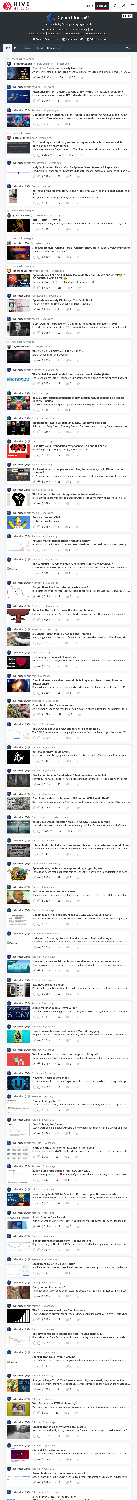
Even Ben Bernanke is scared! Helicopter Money (62, 610)
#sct (34, 675)
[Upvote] (35, 77)
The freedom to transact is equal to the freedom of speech (68, 494)
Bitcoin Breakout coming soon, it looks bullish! (61, 1240)
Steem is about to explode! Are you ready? (58, 1473)
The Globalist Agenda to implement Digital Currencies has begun (72, 563)
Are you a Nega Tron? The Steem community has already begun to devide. (78, 1380)
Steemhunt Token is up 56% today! (53, 1263)
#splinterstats (39, 162)
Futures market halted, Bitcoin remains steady (61, 540)
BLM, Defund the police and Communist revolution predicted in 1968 (75, 323)
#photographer (40, 1282)
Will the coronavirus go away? (51, 751)
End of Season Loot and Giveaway (50, 354)
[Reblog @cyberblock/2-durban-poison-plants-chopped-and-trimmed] (77, 643)
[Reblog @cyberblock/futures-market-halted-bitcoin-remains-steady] (77, 550)
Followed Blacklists (73, 33)
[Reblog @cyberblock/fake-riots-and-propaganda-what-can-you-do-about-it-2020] (78, 455)
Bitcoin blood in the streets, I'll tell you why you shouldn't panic (71, 914)
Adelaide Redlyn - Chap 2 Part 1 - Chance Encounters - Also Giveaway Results (81, 247)
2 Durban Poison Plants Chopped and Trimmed (61, 633)
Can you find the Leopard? (49, 1287)
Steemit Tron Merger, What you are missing (59, 1426)
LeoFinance (41, 215)
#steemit (36, 956)
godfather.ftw (20, 215)
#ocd (34, 393)
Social (40, 48)
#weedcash (38, 629)
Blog (7, 48)
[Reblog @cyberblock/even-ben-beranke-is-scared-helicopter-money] (78, 619)
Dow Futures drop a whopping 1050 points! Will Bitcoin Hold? (71, 798)
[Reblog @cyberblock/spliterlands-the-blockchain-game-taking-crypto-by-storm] (78, 877)
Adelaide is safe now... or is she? (49, 251)
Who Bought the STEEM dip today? (54, 1403)
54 (73, 77)
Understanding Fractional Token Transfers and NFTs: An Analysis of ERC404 (80, 114)
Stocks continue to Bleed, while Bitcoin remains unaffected (69, 775)
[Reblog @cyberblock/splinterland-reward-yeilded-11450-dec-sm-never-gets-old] (78, 431)
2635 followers (47, 29)
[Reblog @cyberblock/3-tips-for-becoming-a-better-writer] (78, 1017)
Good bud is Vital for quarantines (53, 705)
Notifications (54, 48)
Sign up (102, 6)
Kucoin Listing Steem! (46, 1101)
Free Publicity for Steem (47, 1124)
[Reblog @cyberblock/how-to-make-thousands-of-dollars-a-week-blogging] (78, 1040)
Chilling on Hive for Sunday (46, 520)
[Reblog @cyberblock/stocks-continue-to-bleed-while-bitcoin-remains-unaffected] (78, 784)
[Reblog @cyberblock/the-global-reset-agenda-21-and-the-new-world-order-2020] (78, 383)
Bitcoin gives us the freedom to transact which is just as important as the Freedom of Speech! (82, 497)
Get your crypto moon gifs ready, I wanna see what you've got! (65, 197)
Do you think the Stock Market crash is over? (60, 587)
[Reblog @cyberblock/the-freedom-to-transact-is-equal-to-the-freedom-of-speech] (78, 503)
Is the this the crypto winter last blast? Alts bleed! (63, 1147)
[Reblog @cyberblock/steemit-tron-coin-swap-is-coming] (78, 1366)
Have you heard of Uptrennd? (50, 1077)
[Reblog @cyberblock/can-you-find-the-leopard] (78, 1296)
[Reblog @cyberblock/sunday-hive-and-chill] (77, 526)
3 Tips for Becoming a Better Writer (54, 1007)
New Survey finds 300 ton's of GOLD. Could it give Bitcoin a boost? (74, 1194)
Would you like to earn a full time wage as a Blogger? (65, 1054)
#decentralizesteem (42, 817)
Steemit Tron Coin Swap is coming (53, 1356)
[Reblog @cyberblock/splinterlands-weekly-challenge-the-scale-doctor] (78, 309)
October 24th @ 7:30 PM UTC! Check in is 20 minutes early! (63, 282)
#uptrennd (37, 1073)
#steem (36, 1096)
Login (89, 6)
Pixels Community (45, 63)
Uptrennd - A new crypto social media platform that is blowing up (72, 938)
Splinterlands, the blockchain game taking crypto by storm (68, 868)
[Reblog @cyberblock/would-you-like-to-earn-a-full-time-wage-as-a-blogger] (78, 1063)
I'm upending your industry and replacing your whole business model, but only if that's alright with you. (78, 144)
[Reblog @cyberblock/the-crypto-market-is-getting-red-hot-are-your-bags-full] (78, 1343)
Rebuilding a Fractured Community (54, 657)
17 (73, 154)
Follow (127, 15)
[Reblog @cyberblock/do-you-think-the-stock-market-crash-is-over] (78, 596)
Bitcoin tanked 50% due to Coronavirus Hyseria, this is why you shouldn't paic (81, 844)
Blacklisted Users (37, 33)
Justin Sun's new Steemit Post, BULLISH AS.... (61, 1170)
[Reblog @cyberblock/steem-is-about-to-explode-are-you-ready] (78, 1482)
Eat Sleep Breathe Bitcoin (48, 984)
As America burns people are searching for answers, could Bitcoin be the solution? (77, 471)
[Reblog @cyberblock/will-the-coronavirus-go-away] (78, 761)
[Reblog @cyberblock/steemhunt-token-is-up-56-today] (77, 1273)
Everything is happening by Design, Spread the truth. (60, 449)
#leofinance (38, 369)
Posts (17, 48)
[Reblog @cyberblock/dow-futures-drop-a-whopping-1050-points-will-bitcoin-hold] (78, 807)
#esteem (36, 747)
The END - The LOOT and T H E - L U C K (57, 351)
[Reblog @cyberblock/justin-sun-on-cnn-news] (78, 1226)
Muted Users (54, 33)
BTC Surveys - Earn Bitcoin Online (54, 1496)
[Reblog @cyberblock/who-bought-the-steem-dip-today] (76, 1412)
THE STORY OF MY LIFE (47, 219)
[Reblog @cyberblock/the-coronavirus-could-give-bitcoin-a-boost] (78, 1319)
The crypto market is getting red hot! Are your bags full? (67, 1333)
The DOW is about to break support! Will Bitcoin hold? (66, 728)
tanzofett (18, 243)
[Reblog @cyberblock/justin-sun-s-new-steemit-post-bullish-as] (76, 1180)
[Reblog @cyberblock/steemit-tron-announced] (78, 1459)
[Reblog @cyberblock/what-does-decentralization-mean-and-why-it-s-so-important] (79, 831)
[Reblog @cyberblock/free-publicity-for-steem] (77, 1133)
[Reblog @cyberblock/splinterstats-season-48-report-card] (78, 176)
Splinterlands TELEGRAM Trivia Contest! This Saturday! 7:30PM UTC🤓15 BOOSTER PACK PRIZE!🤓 (78, 277)
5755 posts (64, 29)
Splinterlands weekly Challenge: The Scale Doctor (63, 300)
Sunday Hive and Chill (46, 517)
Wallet (129, 48)
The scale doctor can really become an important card (61, 303)
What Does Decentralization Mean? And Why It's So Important (71, 821)
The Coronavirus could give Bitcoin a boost (59, 1310)
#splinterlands (42, 270)
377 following (80, 29)
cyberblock (16, 58)
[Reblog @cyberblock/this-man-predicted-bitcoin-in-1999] (78, 900)
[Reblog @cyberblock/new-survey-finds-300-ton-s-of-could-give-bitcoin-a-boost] (78, 1203)
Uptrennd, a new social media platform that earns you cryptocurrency (75, 961)
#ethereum (37, 110)
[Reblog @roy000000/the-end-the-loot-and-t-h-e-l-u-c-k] (78, 360)
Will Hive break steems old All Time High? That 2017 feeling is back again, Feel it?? (81, 192)
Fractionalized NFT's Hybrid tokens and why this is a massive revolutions (78, 91)
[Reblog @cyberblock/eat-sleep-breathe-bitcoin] (78, 993)
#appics (36, 980)
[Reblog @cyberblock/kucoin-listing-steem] (78, 1110)
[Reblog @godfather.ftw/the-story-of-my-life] (78, 229)
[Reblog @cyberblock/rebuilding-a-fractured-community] (77, 666)
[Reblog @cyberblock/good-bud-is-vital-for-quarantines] (79, 714)
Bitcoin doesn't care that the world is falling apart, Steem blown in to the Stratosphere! (77, 682)
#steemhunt (38, 933)
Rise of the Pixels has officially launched (57, 68)
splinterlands (19, 270)
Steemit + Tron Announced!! (49, 1449)
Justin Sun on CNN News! (48, 1217)
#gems (35, 186)
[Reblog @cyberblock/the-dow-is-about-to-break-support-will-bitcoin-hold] (78, 737)
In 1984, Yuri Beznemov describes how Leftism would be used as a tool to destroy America (78, 399)
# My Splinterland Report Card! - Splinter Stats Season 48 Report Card (76, 167)
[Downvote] (39, 77)
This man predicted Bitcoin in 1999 (53, 891)
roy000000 (18, 346)
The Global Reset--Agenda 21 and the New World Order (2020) (71, 374)
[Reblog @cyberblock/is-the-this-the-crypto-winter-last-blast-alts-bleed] (76, 1156)
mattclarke (18, 137)
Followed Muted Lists (96, 33)
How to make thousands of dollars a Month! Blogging (65, 1031)
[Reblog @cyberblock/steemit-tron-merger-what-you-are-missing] (78, 1436)
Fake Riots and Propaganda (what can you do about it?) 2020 (70, 445)
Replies (28, 48)
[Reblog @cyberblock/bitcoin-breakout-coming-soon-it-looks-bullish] (78, 1249)
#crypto (36, 86)
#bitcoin (36, 724)
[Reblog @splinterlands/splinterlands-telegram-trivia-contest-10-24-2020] (79, 287)
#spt (34, 137)
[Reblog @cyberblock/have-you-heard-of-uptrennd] (78, 1086)
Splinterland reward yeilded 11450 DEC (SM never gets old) (69, 422)
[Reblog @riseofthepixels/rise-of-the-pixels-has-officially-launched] (82, 77)
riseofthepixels (20, 63)
